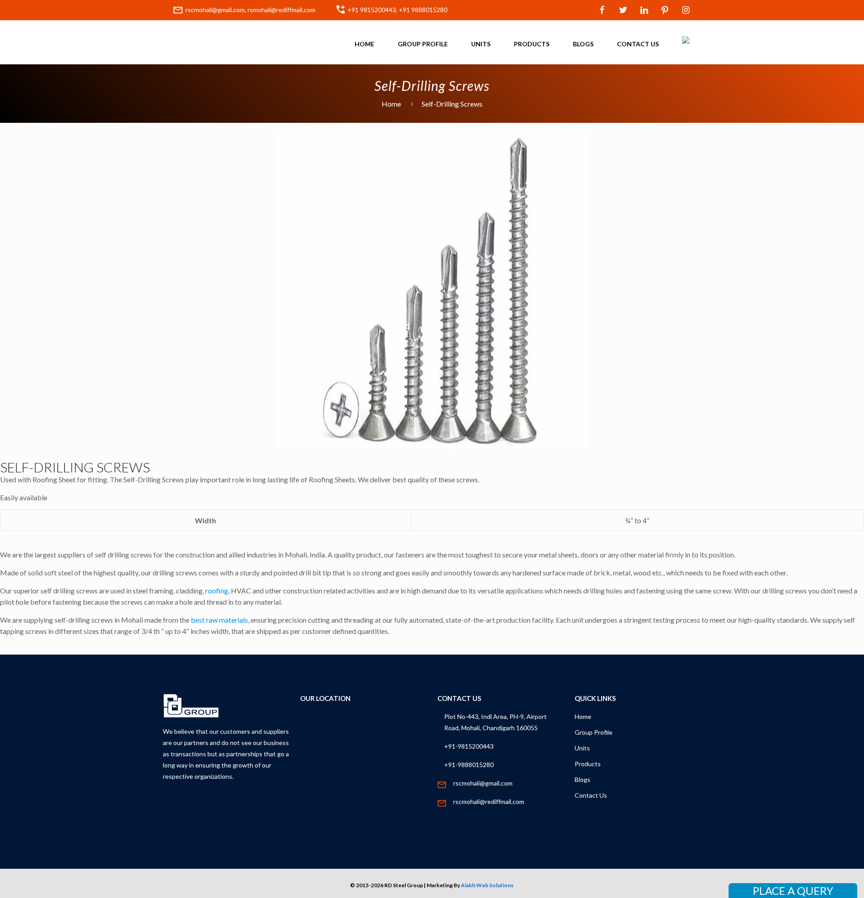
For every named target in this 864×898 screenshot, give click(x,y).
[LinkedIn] (644, 10)
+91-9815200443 (469, 746)
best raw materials (219, 619)
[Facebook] (602, 10)
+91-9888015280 (469, 764)
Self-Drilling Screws (452, 103)
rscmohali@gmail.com (483, 783)
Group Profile (593, 732)
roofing (216, 590)
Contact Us (591, 795)
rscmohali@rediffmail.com (488, 801)
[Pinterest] (665, 10)
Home (391, 103)
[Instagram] (686, 10)
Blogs (582, 779)
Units (582, 748)
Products (588, 764)
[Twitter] (623, 10)
